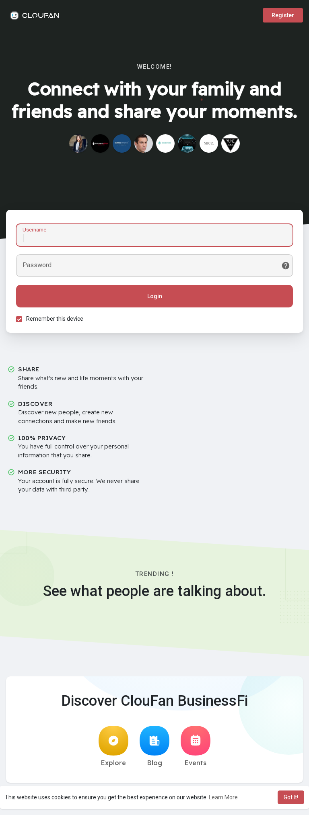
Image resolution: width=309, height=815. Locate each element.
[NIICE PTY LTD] (209, 143)
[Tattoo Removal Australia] (122, 143)
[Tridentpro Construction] (100, 143)
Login (154, 296)
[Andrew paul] (187, 143)
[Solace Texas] (165, 143)
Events (195, 763)
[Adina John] (78, 143)
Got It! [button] (291, 797)
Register (283, 15)
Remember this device (54, 318)
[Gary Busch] (143, 143)
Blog (154, 763)
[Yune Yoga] (230, 143)
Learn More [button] (223, 797)
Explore (113, 763)
